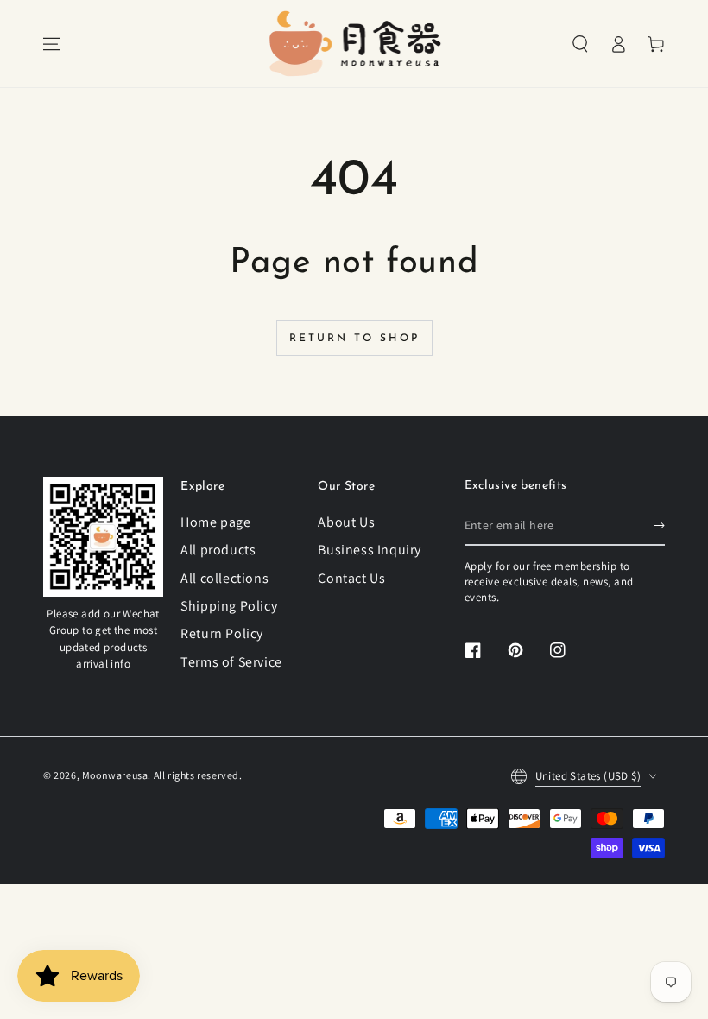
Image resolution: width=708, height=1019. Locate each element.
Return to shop (354, 338)
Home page (215, 522)
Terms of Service (231, 662)
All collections (224, 578)
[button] (580, 44)
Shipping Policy (228, 606)
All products (218, 550)
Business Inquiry (369, 550)
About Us (346, 522)
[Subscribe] (659, 526)
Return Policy (221, 633)
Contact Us (351, 578)
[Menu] (52, 44)
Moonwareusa (115, 775)
